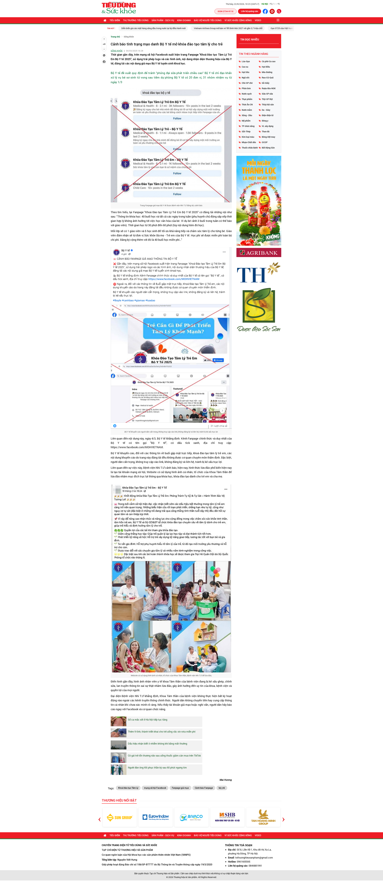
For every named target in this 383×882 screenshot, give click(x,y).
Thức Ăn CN (247, 104)
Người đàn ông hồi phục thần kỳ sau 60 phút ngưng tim (157, 767)
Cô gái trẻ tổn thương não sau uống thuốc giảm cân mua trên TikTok (164, 755)
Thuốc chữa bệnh (250, 147)
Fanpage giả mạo (180, 788)
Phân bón (246, 88)
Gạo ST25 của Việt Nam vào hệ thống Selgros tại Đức (226, 28)
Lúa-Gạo (246, 61)
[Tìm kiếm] (279, 11)
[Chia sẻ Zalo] (104, 55)
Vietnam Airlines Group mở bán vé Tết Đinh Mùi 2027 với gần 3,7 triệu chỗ (159, 28)
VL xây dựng (267, 126)
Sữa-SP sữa (267, 93)
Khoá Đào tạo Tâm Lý (128, 788)
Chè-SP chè (247, 82)
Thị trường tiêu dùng (136, 20)
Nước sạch (247, 93)
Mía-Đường (267, 72)
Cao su (245, 66)
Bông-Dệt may (268, 136)
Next (283, 817)
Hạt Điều (266, 66)
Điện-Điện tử (267, 115)
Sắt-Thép (246, 131)
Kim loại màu (248, 136)
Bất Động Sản (268, 147)
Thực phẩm (247, 99)
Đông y (265, 120)
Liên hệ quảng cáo (249, 11)
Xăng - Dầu (247, 115)
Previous (99, 817)
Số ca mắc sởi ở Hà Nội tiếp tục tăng (147, 719)
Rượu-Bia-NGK (269, 88)
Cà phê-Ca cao (268, 61)
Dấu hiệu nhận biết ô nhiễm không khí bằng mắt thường (157, 743)
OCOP (265, 142)
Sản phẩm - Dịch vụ (163, 20)
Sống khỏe (129, 36)
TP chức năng (248, 126)
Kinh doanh (184, 20)
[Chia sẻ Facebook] (104, 61)
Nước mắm (247, 109)
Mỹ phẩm (246, 120)
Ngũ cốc (245, 77)
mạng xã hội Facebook (155, 788)
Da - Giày (266, 109)
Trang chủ (115, 36)
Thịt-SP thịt (267, 99)
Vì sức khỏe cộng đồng (238, 20)
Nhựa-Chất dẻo (249, 142)
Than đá (265, 131)
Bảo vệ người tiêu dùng (208, 20)
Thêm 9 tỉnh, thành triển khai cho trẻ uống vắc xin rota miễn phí (161, 731)
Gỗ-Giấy (265, 82)
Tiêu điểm (115, 20)
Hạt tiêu (245, 72)
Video (258, 20)
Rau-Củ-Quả (267, 77)
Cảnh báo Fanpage (204, 788)
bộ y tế (222, 788)
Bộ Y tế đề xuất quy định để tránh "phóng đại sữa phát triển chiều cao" (157, 73)
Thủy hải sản (268, 104)
